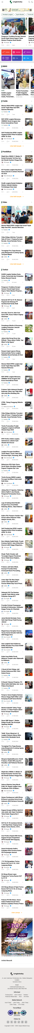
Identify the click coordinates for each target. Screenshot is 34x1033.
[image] (29, 108)
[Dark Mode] (32, 2)
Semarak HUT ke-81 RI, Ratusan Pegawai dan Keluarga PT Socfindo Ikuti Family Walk (11, 302)
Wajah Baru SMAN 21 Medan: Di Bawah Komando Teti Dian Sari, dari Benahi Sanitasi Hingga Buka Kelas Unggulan (12, 158)
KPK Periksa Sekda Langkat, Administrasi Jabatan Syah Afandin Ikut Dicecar (10, 441)
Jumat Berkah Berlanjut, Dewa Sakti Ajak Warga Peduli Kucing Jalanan (11, 620)
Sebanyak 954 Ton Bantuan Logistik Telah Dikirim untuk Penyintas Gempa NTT (10, 594)
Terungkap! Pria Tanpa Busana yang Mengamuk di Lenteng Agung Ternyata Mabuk (12, 252)
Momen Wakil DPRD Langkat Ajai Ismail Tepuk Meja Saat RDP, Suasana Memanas (11, 107)
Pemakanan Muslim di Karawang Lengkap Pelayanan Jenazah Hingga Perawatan (11, 327)
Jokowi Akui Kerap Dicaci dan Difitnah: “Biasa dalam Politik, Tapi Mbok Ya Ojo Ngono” (12, 340)
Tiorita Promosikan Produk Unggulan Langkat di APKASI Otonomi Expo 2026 (10, 428)
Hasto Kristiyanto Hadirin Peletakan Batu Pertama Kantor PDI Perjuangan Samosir (11, 850)
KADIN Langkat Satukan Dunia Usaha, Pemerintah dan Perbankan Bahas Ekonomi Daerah (12, 276)
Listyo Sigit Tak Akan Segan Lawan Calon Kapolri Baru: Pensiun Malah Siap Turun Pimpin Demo (12, 581)
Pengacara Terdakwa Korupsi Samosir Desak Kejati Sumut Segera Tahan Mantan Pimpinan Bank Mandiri (13, 38)
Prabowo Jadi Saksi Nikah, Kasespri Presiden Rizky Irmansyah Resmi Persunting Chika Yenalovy (10, 569)
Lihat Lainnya (16, 913)
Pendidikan (7, 152)
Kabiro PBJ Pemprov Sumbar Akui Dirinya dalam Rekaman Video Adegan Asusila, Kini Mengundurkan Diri (12, 517)
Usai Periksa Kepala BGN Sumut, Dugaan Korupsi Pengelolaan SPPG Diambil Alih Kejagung (11, 838)
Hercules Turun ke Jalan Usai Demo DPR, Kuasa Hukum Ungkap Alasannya (12, 314)
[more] (31, 101)
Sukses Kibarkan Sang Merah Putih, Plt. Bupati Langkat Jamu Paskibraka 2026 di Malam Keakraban (11, 786)
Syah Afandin (20, 15)
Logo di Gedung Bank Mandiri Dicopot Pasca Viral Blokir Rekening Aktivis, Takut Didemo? (11, 505)
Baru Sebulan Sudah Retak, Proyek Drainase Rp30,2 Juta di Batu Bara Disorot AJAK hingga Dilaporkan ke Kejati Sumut (12, 543)
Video (5, 202)
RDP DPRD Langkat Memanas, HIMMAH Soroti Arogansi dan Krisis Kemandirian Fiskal (11, 121)
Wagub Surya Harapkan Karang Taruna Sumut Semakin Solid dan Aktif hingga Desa (11, 633)
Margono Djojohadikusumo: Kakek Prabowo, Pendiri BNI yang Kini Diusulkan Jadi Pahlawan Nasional (12, 761)
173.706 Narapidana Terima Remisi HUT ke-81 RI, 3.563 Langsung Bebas (10, 863)
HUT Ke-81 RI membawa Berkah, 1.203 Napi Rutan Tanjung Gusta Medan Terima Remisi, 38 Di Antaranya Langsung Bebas (11, 825)
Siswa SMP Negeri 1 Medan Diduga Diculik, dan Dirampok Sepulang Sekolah (10, 722)
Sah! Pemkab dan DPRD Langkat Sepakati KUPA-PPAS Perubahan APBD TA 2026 (11, 134)
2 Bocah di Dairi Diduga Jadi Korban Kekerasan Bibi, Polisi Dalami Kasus (10, 671)
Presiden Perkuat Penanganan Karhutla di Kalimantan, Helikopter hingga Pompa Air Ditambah (12, 607)
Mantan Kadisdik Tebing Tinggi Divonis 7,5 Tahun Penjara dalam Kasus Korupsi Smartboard (11, 709)
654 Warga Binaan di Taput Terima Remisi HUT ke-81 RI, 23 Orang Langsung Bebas (12, 889)
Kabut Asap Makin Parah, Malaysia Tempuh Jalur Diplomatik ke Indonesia (12, 658)
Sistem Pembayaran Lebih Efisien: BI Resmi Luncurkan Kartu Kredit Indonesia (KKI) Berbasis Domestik (12, 799)
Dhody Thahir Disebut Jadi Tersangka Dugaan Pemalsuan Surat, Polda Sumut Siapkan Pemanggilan (11, 556)
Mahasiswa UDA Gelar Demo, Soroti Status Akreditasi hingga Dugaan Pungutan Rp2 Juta (11, 466)
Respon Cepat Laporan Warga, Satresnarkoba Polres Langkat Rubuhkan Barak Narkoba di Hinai (12, 353)
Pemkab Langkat (8, 15)
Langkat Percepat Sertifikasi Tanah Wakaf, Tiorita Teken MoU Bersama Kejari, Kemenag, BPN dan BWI (11, 453)
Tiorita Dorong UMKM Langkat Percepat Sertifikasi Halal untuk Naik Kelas (11, 479)
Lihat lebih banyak (15, 146)
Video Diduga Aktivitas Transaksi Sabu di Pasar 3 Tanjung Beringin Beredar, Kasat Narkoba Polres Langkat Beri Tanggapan (12, 239)
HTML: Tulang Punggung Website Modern (12, 403)
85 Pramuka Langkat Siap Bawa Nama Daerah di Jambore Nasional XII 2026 (12, 171)
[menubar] (2, 2)
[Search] (29, 2)
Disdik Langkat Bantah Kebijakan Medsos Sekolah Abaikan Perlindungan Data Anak (11, 185)
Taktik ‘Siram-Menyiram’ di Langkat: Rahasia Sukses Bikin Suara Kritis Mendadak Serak (11, 735)
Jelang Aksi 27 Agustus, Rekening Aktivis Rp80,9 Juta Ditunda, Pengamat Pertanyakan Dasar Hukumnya (12, 492)
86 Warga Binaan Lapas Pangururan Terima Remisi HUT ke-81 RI (11, 876)
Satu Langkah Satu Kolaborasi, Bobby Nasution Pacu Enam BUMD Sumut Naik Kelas (12, 645)
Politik (5, 101)
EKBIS (5, 66)
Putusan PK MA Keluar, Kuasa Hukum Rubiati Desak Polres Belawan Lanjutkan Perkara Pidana (12, 902)
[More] (26, 45)
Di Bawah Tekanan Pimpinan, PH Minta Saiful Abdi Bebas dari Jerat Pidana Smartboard (12, 684)
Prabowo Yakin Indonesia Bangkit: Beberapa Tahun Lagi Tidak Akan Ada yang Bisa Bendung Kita (12, 391)
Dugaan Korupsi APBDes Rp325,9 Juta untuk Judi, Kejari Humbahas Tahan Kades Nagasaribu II (12, 812)
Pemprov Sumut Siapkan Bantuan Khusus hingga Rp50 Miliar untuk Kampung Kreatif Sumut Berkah (12, 697)
